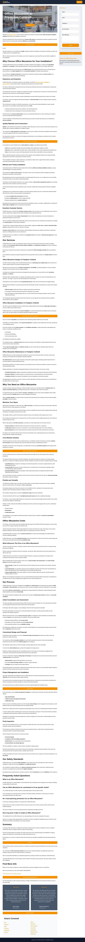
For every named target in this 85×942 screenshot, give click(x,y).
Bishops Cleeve (34, 931)
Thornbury (6, 928)
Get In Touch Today (30, 44)
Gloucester (33, 923)
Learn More (30, 842)
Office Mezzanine (12, 34)
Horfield (19, 873)
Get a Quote (29, 25)
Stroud (32, 921)
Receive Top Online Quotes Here (30, 450)
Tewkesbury (33, 933)
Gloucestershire (34, 925)
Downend (7, 873)
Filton (11, 873)
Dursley (6, 932)
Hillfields (15, 873)
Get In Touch (70, 53)
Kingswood (6, 930)
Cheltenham (33, 929)
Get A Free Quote (30, 912)
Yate (4, 873)
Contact (79, 2)
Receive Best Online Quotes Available (30, 316)
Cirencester (33, 927)
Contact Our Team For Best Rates (30, 141)
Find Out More (30, 688)
